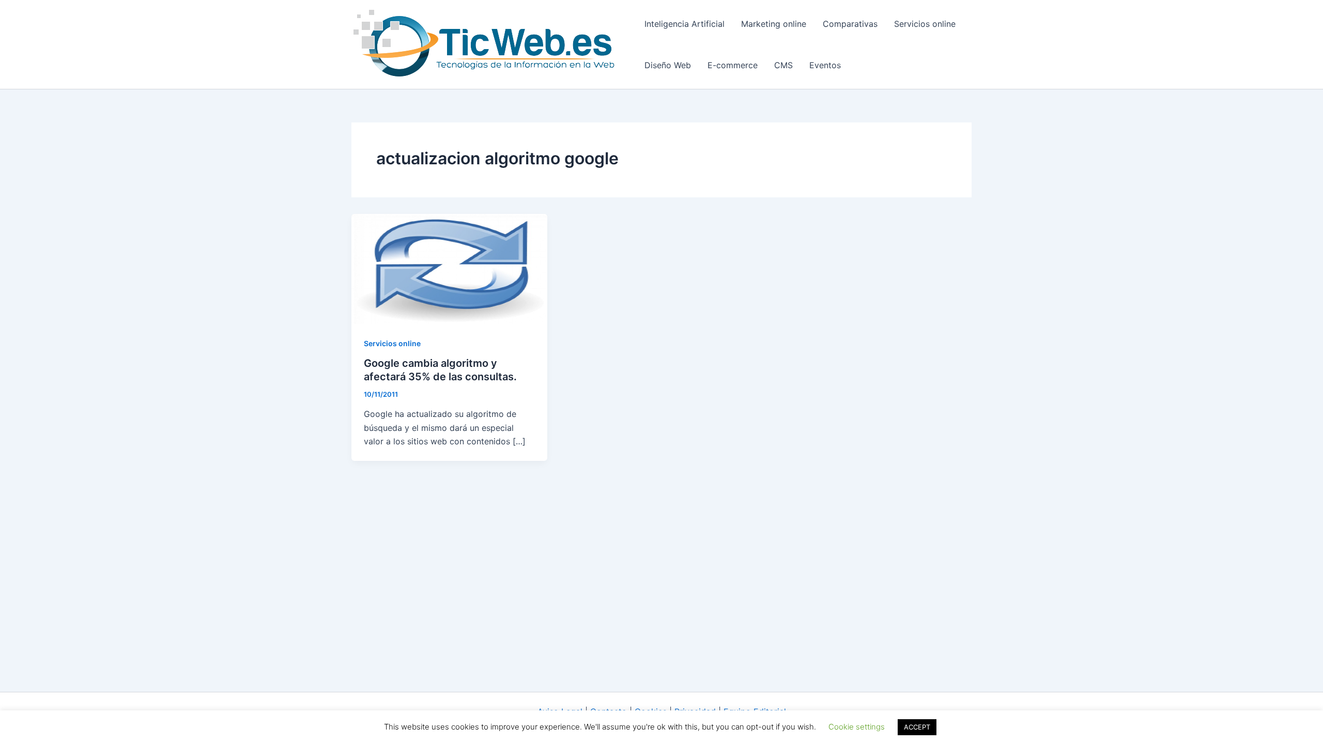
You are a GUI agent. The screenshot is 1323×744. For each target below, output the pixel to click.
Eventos (825, 65)
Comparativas (850, 24)
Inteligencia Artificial (684, 24)
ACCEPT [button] (917, 727)
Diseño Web (667, 65)
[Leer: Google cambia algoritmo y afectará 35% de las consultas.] (449, 268)
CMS (783, 65)
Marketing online (773, 24)
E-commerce (732, 65)
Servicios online (925, 24)
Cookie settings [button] (856, 727)
